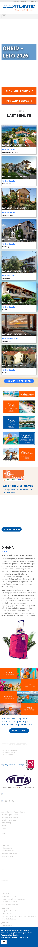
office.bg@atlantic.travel (10, 904)
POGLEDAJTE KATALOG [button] (11, 529)
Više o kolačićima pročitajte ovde (14, 937)
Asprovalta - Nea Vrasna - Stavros (13, 812)
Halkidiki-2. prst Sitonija (10, 817)
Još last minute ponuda (19, 381)
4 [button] (21, 74)
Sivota (4, 825)
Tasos (4, 828)
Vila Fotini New (7, 215)
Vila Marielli (6, 310)
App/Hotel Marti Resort (10, 152)
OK (4, 942)
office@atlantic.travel (9, 919)
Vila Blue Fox (6, 341)
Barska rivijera (6, 845)
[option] (19, 52)
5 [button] (24, 74)
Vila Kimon (6, 373)
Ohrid (3, 869)
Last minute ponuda (17, 91)
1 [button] (11, 74)
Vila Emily (5, 247)
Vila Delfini (6, 278)
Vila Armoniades (8, 184)
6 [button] (27, 74)
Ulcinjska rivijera (7, 856)
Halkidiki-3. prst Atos (9, 820)
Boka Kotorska (7, 848)
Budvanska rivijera (8, 851)
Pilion (3, 833)
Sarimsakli (5, 881)
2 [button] (14, 74)
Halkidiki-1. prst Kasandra (10, 815)
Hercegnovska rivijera (9, 853)
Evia (3, 831)
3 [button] (18, 74)
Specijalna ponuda (17, 101)
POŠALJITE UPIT (19, 731)
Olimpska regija (7, 823)
